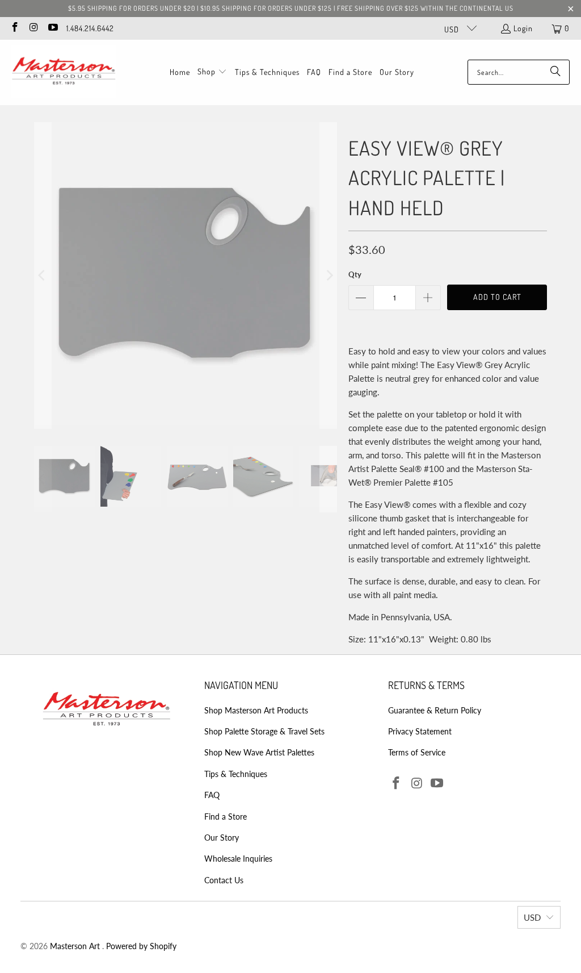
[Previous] (42, 275)
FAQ (212, 795)
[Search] (555, 72)
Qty (354, 274)
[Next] (328, 275)
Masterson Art (76, 946)
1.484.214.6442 (90, 28)
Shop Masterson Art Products (256, 710)
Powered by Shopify (141, 946)
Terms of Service (416, 752)
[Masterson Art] (63, 72)
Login (523, 28)
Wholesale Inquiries (238, 858)
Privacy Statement (420, 731)
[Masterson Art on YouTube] (52, 28)
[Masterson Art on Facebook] (14, 28)
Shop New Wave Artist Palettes (259, 752)
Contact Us (223, 880)
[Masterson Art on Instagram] (33, 28)
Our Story (221, 837)
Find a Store (225, 816)
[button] (212, 72)
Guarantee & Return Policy (434, 710)
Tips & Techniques (235, 774)
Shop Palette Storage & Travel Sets (264, 731)
